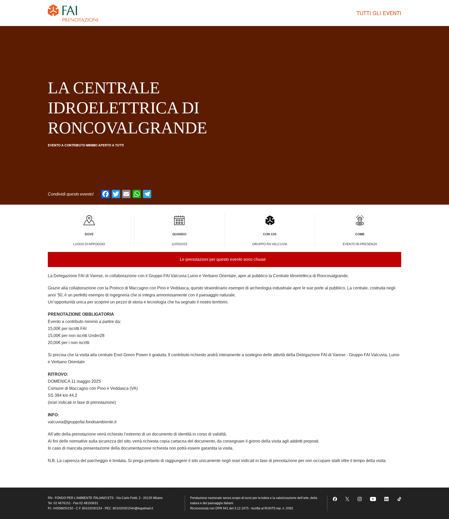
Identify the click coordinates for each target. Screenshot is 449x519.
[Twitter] (347, 499)
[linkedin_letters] (386, 499)
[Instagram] (360, 499)
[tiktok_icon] (399, 499)
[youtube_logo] (373, 499)
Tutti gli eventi (378, 13)
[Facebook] (335, 499)
